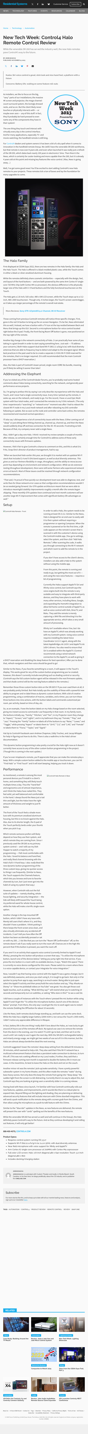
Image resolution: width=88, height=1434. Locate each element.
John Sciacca (10, 58)
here (25, 1200)
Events (44, 11)
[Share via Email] (32, 66)
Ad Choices (80, 1411)
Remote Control (54, 1209)
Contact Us (26, 1411)
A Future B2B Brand (15, 1411)
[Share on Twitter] (6, 66)
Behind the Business (39, 1365)
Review (67, 1209)
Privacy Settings (55, 1413)
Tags (32, 1411)
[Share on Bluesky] (22, 66)
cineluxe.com (20, 1178)
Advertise (38, 1411)
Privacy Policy (46, 1411)
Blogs (82, 11)
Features (32, 11)
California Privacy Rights (59, 1411)
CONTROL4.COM (23, 1131)
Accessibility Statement (42, 1413)
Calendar (70, 11)
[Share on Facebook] (11, 66)
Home (5, 28)
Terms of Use (71, 1411)
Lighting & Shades (66, 1335)
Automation (30, 28)
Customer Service (60, 4)
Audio (34, 1395)
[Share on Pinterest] (27, 66)
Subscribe (75, 4)
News (5, 11)
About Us (5, 1411)
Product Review (38, 1209)
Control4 (10, 143)
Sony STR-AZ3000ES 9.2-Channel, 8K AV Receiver (42, 311)
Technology (18, 11)
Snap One (76, 1209)
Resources (57, 11)
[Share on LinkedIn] (16, 66)
